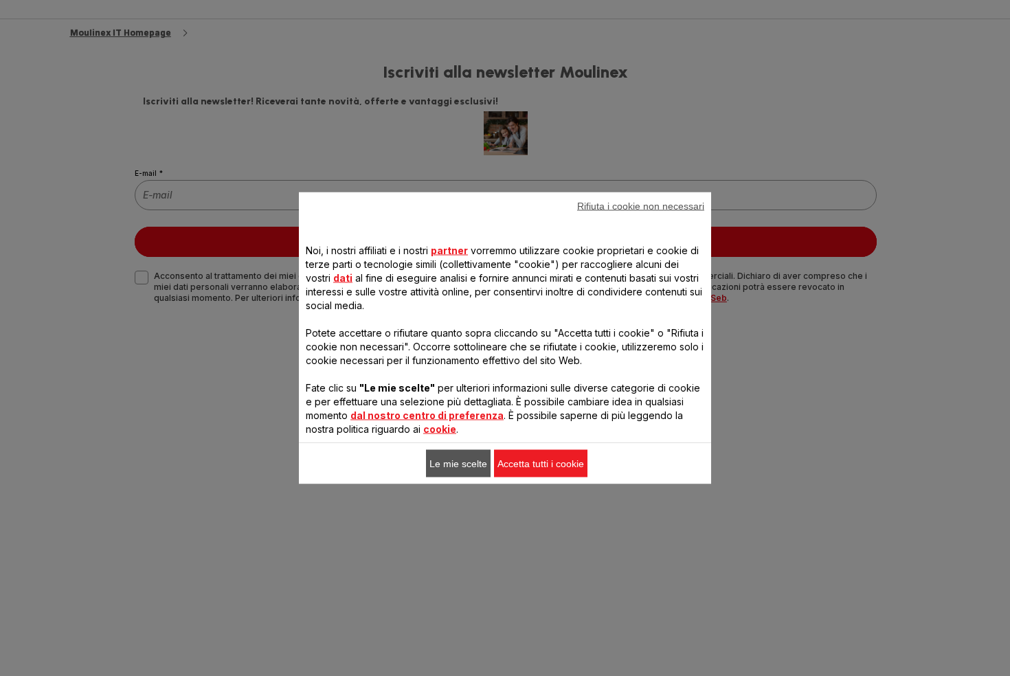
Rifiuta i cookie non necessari (640, 206)
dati (342, 278)
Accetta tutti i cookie (540, 463)
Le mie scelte (458, 463)
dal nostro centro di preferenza (427, 415)
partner (449, 250)
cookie (439, 429)
